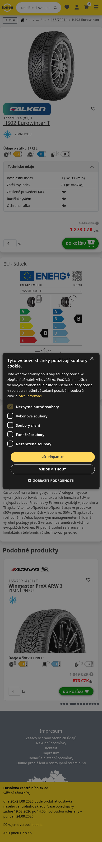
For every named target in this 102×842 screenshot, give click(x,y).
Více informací (30, 396)
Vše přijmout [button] (53, 457)
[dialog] (51, 421)
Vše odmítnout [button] (52, 469)
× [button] (91, 358)
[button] (51, 480)
